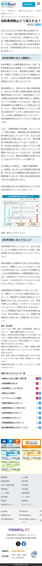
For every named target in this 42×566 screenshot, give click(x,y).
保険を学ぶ (12, 11)
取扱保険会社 (26, 515)
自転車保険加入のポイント (12, 413)
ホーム (3, 11)
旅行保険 (4, 497)
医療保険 (4, 477)
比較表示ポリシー (7, 504)
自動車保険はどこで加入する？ (14, 408)
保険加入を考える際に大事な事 (14, 378)
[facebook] (23, 543)
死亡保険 (24, 481)
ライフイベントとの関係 (11, 398)
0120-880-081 (18, 551)
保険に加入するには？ (26, 11)
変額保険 (4, 489)
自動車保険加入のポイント (12, 403)
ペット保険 (5, 493)
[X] (18, 543)
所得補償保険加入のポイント (13, 423)
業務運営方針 (6, 515)
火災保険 (24, 489)
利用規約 (24, 501)
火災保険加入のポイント (11, 418)
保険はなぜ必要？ (9, 393)
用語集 (3, 501)
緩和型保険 (5, 481)
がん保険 (24, 477)
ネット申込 (25, 497)
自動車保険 (25, 493)
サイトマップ (26, 504)
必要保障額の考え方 (10, 383)
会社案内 (4, 511)
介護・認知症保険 (7, 485)
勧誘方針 (24, 511)
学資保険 (24, 485)
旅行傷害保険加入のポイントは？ (15, 427)
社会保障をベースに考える (12, 388)
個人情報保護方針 (7, 519)
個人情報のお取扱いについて (29, 520)
